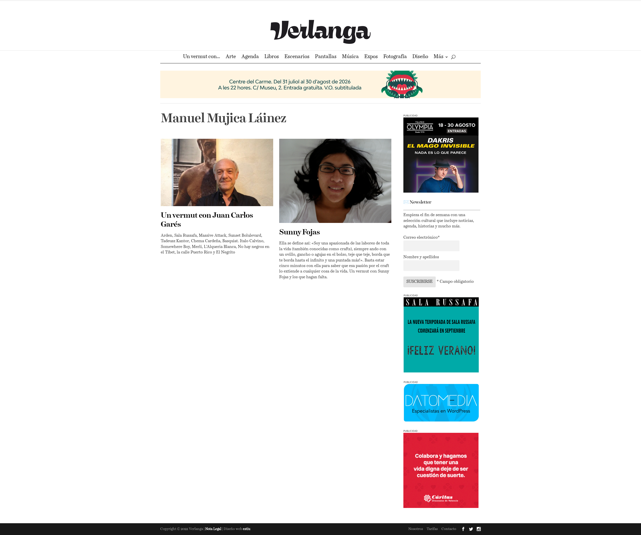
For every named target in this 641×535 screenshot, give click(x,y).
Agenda (250, 57)
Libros (271, 57)
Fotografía (395, 57)
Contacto (448, 529)
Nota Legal (213, 529)
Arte (231, 57)
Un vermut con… (201, 57)
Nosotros (415, 529)
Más (438, 57)
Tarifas (432, 529)
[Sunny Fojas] (335, 181)
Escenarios (296, 57)
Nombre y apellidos (421, 257)
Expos (371, 57)
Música (350, 57)
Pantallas (326, 57)
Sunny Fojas (299, 232)
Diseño (420, 57)
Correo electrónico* (421, 238)
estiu (246, 529)
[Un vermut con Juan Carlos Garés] (217, 172)
